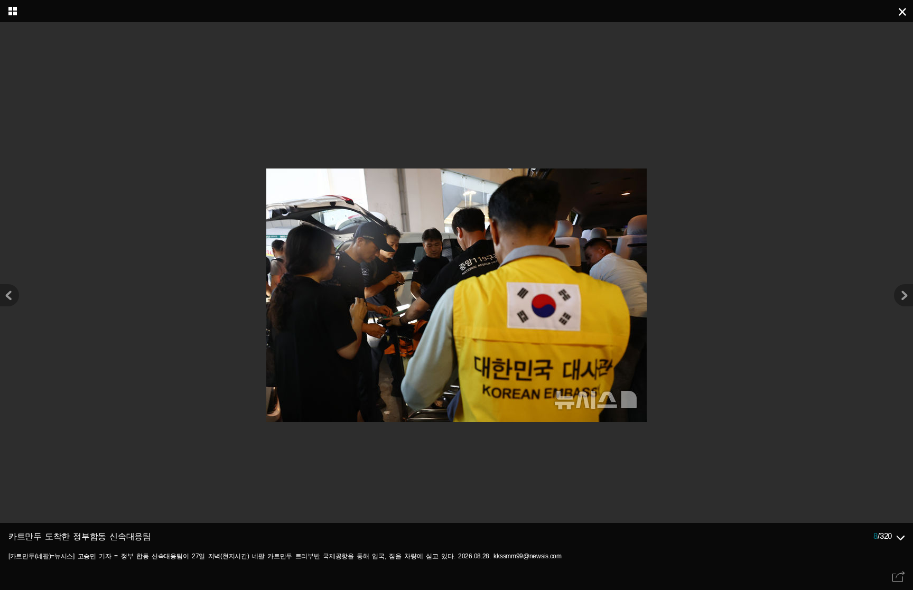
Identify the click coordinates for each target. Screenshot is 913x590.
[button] (903, 295)
